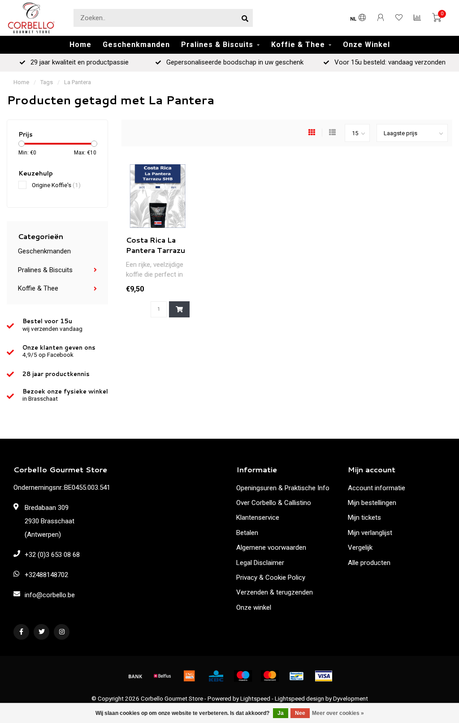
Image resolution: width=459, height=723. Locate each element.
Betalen (247, 533)
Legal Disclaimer (260, 563)
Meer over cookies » (338, 713)
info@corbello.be (50, 595)
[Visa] (323, 676)
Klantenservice (257, 517)
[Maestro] (243, 676)
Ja (280, 713)
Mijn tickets (364, 517)
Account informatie (376, 488)
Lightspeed (255, 698)
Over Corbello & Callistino (273, 503)
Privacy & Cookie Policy (270, 577)
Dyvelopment (350, 698)
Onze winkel (253, 607)
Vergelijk (360, 547)
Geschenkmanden (136, 44)
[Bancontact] (297, 676)
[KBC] (216, 676)
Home (80, 44)
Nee (300, 713)
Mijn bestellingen (372, 503)
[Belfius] (162, 676)
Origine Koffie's (56, 184)
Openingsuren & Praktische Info (282, 488)
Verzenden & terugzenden (274, 592)
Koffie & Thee (298, 44)
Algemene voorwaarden (271, 547)
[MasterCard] (270, 676)
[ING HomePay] (189, 676)
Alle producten (369, 563)
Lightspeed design (299, 698)
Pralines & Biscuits (217, 44)
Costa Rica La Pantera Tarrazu (155, 245)
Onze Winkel (366, 44)
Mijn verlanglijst (370, 533)
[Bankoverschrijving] (135, 676)
